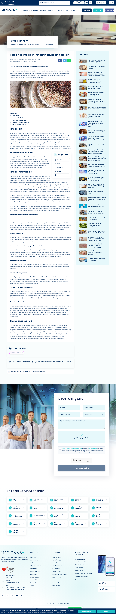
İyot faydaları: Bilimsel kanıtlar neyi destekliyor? (96, 206)
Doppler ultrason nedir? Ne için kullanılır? (96, 259)
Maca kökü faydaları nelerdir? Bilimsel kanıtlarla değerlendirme (96, 101)
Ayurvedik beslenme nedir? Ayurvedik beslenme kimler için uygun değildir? (96, 178)
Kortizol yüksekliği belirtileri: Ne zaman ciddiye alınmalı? (97, 165)
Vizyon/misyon (56, 560)
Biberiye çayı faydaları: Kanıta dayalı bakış (95, 87)
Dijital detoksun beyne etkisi (96, 145)
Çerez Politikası (62, 612)
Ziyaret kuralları (56, 571)
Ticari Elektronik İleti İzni (81, 576)
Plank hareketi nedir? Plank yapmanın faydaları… (96, 61)
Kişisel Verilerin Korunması (82, 565)
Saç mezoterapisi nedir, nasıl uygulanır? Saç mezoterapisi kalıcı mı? (97, 185)
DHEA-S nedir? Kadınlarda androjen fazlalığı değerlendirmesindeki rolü (96, 138)
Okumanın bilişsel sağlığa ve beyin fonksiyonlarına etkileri (97, 108)
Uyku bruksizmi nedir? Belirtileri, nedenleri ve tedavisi (94, 252)
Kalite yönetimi (56, 577)
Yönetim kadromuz (57, 566)
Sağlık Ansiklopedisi (35, 571)
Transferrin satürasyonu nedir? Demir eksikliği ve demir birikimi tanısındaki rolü (96, 124)
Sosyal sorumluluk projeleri (59, 574)
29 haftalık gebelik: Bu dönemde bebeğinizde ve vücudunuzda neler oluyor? (96, 74)
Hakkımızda (33, 557)
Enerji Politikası (56, 585)
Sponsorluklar (56, 583)
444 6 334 (9, 577)
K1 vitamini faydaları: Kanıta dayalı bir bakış (97, 218)
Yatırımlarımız (56, 563)
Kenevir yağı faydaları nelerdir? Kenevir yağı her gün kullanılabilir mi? (96, 80)
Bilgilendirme (93, 448)
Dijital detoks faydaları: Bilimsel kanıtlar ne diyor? (96, 212)
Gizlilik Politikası (79, 570)
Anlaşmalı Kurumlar (35, 566)
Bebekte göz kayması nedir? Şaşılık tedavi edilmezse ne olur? (97, 199)
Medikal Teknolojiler (35, 577)
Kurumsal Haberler (35, 583)
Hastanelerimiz (34, 560)
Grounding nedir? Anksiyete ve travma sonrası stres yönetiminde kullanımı (96, 151)
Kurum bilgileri (56, 568)
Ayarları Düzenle (86, 611)
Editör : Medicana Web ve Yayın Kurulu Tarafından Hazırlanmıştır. (23, 61)
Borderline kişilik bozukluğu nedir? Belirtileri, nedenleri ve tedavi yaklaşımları (97, 158)
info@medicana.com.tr (13, 582)
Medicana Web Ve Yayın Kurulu (83, 573)
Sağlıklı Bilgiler (22, 44)
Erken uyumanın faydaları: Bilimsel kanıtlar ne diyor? (96, 232)
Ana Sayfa (13, 44)
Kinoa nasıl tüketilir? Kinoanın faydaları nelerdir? (41, 44)
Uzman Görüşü (34, 580)
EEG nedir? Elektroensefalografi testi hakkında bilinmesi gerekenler (96, 115)
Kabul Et (106, 611)
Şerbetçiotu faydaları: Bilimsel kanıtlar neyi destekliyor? (95, 225)
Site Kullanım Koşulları (81, 559)
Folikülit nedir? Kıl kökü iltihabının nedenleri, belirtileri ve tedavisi (95, 245)
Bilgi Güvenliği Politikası (81, 562)
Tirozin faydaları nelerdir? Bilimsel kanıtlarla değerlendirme (96, 94)
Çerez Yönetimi (79, 579)
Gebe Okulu (55, 580)
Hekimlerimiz (33, 568)
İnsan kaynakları (56, 557)
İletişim (32, 585)
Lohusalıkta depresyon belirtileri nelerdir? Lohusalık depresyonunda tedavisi (96, 238)
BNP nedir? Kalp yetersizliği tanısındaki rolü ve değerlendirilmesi (96, 171)
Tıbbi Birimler (33, 563)
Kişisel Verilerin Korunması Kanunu (72, 448)
